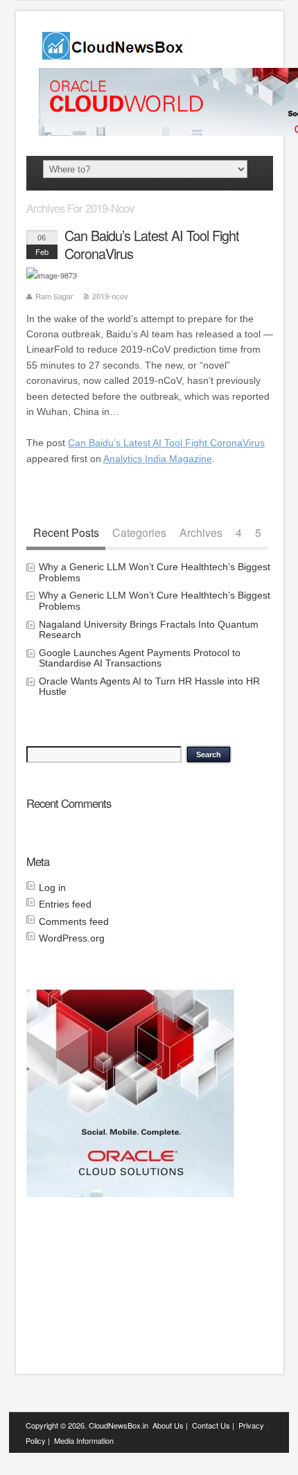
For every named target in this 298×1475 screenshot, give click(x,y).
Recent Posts (66, 532)
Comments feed (74, 921)
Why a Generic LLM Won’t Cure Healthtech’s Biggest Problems (154, 572)
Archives (200, 532)
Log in (52, 887)
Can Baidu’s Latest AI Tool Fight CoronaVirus (151, 244)
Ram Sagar (54, 295)
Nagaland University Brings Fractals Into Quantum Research (148, 629)
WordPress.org (72, 938)
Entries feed (65, 904)
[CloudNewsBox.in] (114, 55)
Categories (139, 532)
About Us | (170, 1425)
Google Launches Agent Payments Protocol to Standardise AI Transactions (139, 658)
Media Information (84, 1440)
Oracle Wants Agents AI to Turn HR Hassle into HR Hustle (149, 686)
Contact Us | (213, 1425)
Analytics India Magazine (157, 458)
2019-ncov (110, 295)
